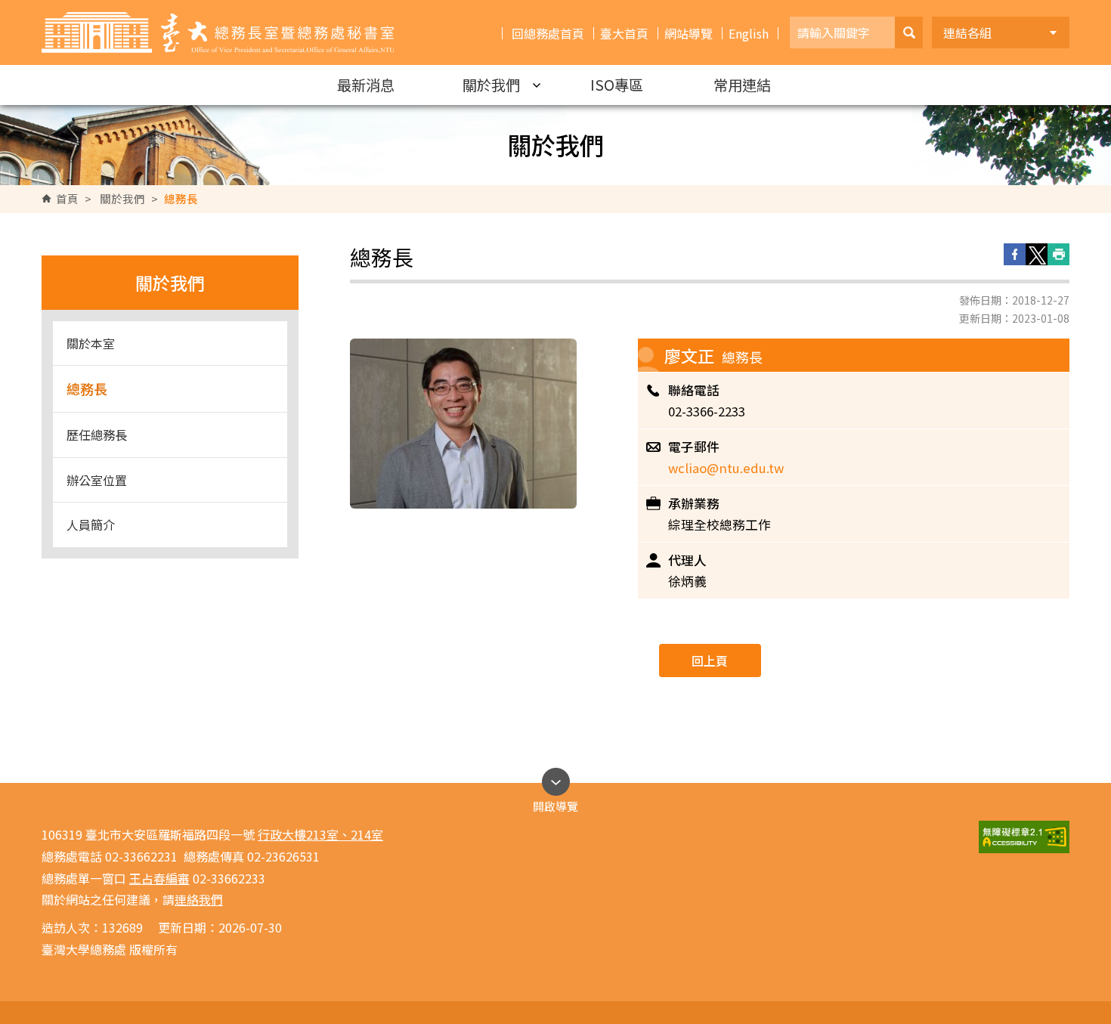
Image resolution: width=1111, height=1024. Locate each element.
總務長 (87, 388)
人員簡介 (91, 524)
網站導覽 (688, 33)
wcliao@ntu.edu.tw (726, 468)
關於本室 (91, 343)
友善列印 (1058, 254)
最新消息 (366, 84)
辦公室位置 (97, 480)
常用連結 (742, 84)
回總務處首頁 (548, 33)
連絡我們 (199, 899)
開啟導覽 (555, 802)
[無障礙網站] (1024, 837)
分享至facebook (1015, 254)
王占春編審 (159, 878)
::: (14, 6)
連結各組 (967, 32)
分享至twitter (1037, 254)
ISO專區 (616, 84)
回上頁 (710, 660)
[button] (909, 32)
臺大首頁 (624, 33)
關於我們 (491, 84)
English (749, 33)
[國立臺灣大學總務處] (218, 32)
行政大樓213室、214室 (320, 834)
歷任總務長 (97, 434)
